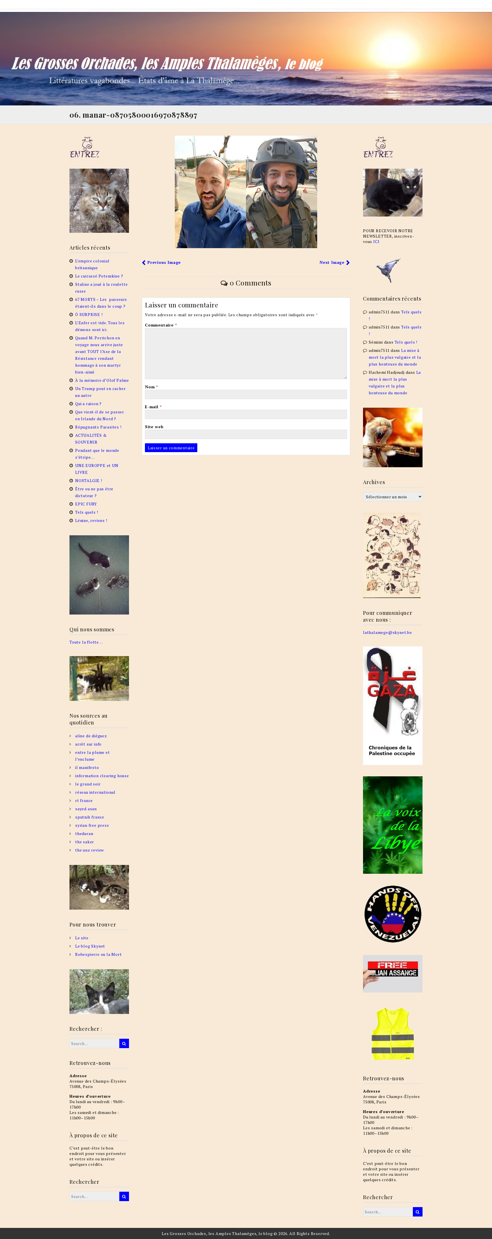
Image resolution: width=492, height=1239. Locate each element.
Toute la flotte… (86, 642)
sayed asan (86, 808)
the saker (84, 841)
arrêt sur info (88, 744)
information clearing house (102, 775)
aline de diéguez (91, 735)
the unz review (89, 850)
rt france (84, 800)
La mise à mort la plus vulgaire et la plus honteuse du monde (395, 357)
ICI (376, 241)
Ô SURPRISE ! (89, 314)
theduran (84, 833)
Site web (154, 426)
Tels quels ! (86, 512)
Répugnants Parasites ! (98, 427)
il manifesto (87, 767)
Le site (82, 937)
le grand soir (88, 784)
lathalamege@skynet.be (387, 632)
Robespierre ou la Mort (98, 954)
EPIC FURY (86, 504)
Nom (151, 386)
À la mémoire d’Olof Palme (102, 380)
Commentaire (161, 325)
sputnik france (89, 817)
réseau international (95, 792)
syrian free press (92, 825)
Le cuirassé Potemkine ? (99, 276)
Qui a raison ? (88, 403)
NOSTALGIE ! (88, 480)
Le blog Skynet (90, 946)
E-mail (153, 406)
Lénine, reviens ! (91, 520)
